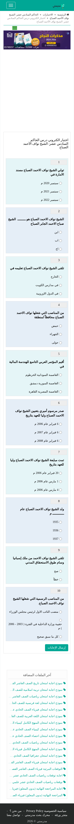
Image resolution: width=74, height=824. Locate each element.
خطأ (55, 579)
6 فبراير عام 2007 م (46, 432)
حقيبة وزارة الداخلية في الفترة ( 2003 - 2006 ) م (35, 626)
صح (56, 571)
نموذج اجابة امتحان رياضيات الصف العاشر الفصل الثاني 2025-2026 (35, 696)
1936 (55, 530)
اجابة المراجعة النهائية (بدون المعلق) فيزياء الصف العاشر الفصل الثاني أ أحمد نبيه (35, 788)
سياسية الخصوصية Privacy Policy (46, 810)
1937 (55, 538)
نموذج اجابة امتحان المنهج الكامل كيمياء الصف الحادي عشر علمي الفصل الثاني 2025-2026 (35, 722)
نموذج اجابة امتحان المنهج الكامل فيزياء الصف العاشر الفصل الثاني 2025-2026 (35, 749)
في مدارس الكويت (47, 285)
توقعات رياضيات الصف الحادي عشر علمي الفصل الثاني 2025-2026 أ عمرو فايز (35, 782)
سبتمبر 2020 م (49, 183)
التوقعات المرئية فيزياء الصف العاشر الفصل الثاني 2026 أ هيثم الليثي (35, 768)
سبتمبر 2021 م (49, 191)
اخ (57, 248)
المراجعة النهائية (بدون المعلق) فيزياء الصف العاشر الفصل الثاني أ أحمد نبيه (35, 795)
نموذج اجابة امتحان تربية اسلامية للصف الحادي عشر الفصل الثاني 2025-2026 (35, 689)
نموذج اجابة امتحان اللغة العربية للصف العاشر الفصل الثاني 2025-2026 (35, 716)
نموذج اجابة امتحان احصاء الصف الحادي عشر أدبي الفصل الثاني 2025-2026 (35, 736)
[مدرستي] (59, 5)
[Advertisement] (37, 91)
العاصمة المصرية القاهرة (43, 391)
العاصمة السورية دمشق (44, 383)
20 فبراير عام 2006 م (45, 473)
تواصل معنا (13, 815)
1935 (55, 522)
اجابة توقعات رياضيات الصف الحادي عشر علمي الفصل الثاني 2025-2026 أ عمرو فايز (35, 775)
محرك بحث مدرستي (37, 815)
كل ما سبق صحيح (47, 636)
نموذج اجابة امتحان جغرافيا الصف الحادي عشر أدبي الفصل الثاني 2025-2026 (35, 755)
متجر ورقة (61, 815)
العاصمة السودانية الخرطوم (41, 374)
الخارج (54, 276)
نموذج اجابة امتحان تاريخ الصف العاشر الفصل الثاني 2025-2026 (35, 683)
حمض (54, 325)
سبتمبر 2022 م (49, 199)
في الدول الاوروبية (47, 293)
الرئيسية (62, 14)
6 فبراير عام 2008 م (46, 440)
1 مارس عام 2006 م (46, 481)
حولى (55, 342)
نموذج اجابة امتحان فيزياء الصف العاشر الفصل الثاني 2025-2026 (35, 762)
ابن (56, 232)
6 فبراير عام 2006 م (46, 423)
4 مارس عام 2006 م (46, 489)
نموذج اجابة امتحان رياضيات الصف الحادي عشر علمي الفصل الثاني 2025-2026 (35, 742)
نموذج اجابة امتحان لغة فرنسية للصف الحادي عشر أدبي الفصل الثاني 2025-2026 (35, 703)
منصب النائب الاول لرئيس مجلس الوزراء (33, 611)
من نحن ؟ (16, 810)
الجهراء (54, 334)
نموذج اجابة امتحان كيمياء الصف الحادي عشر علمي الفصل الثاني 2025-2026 (35, 729)
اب (56, 240)
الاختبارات (48, 14)
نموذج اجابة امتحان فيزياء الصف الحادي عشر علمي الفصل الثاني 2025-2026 (35, 709)
